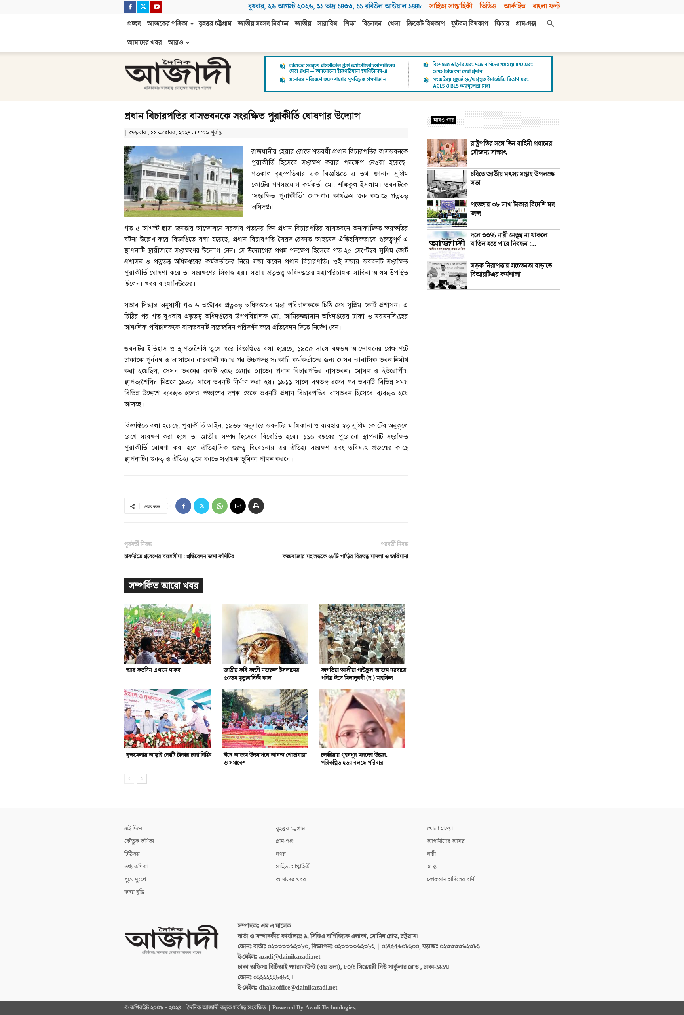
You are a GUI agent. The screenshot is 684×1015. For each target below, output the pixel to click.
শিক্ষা (350, 24)
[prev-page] (129, 779)
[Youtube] (156, 7)
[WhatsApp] (220, 506)
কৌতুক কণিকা (139, 841)
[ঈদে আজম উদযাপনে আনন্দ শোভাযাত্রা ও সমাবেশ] (266, 718)
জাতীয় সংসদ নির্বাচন (263, 24)
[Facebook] (130, 7)
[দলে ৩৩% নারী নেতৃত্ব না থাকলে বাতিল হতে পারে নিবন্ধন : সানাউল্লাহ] (447, 245)
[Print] (256, 506)
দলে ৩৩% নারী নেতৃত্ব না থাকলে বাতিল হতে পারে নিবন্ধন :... (509, 240)
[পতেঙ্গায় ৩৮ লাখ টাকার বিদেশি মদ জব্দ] (447, 214)
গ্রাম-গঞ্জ (526, 24)
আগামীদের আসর (446, 841)
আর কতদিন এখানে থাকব (153, 670)
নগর (281, 854)
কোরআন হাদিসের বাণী (451, 879)
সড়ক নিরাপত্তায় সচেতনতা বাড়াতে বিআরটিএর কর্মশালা (511, 270)
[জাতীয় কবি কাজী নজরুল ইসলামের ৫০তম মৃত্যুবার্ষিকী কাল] (266, 634)
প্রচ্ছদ (134, 24)
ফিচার (502, 24)
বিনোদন (372, 24)
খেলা (394, 24)
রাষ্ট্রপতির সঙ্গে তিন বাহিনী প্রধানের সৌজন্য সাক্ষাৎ (511, 148)
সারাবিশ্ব (327, 24)
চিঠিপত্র (132, 854)
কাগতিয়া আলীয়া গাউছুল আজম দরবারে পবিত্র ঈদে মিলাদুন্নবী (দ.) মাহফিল (363, 674)
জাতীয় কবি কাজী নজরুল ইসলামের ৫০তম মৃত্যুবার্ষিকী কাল (261, 674)
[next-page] (142, 779)
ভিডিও (488, 6)
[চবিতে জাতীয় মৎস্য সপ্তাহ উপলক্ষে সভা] (447, 184)
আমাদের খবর (144, 43)
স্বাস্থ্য (432, 866)
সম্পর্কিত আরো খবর (163, 585)
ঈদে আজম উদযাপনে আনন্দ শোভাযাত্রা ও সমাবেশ (265, 759)
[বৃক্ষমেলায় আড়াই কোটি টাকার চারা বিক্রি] (168, 718)
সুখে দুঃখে (135, 879)
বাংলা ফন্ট (546, 6)
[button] (550, 24)
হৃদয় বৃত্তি (134, 892)
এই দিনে (133, 828)
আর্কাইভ (514, 6)
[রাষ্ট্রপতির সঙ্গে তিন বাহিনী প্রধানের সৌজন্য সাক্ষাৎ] (447, 153)
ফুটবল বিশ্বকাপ (469, 24)
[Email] (238, 506)
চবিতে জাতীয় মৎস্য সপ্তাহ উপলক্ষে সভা (513, 179)
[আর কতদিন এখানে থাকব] (168, 634)
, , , (335, 6)
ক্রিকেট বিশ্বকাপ (426, 24)
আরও (175, 43)
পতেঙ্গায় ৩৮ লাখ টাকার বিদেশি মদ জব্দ (513, 209)
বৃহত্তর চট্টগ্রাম (215, 24)
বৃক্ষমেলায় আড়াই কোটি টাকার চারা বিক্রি (168, 755)
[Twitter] (143, 7)
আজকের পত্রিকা (167, 24)
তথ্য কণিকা (136, 866)
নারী (431, 854)
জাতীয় (303, 24)
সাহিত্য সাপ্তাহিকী (450, 6)
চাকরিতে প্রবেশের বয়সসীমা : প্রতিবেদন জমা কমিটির (179, 556)
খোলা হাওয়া (440, 828)
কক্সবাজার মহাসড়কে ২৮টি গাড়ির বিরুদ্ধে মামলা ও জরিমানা (345, 556)
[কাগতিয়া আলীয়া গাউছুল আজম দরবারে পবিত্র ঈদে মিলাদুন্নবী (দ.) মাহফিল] (363, 634)
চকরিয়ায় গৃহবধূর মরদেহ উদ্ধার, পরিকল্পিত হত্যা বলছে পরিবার (354, 759)
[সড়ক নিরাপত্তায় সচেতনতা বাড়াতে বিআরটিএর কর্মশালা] (447, 275)
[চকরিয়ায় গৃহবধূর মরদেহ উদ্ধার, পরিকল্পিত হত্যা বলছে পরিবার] (363, 718)
